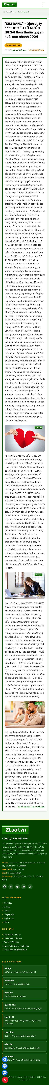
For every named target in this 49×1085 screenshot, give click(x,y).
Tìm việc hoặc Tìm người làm (30, 806)
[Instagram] (17, 886)
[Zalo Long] (5, 1066)
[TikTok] (10, 886)
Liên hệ (7, 922)
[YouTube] (23, 886)
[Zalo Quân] (5, 1073)
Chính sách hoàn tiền (13, 938)
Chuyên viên (9, 914)
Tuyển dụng (9, 918)
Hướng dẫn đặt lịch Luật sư (15, 950)
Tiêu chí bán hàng (11, 942)
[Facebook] (5, 1059)
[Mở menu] (44, 4)
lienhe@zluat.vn (14, 873)
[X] (30, 886)
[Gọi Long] (5, 1080)
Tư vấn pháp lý (23, 12)
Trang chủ (9, 12)
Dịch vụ (7, 907)
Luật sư (7, 910)
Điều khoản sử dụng (12, 934)
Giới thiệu (8, 903)
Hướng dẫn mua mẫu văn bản (16, 946)
